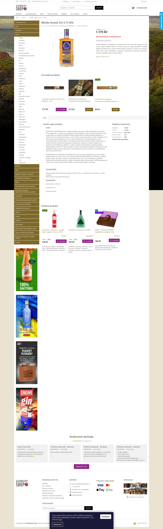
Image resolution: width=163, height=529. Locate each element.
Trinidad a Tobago (24, 157)
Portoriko (22, 134)
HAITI (20, 76)
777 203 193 (76, 487)
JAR (20, 94)
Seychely (21, 147)
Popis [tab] (45, 118)
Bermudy (22, 48)
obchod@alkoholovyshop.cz (81, 484)
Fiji (20, 61)
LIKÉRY (17, 212)
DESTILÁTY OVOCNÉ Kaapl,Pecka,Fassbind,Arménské (25, 191)
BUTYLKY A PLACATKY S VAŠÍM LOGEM (24, 237)
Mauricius (22, 112)
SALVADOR (22, 145)
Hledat (99, 8)
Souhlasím (106, 517)
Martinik (21, 109)
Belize (21, 45)
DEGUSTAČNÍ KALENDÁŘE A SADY (25, 229)
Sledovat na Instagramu (136, 497)
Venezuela (22, 162)
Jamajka (21, 89)
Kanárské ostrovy (24, 96)
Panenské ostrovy (24, 127)
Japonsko (22, 91)
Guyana (21, 73)
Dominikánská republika (26, 56)
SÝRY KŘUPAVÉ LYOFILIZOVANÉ (25, 186)
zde (60, 520)
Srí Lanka (22, 150)
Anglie (21, 38)
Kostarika (22, 104)
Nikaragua (22, 119)
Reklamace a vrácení (48, 491)
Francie (21, 66)
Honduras (22, 78)
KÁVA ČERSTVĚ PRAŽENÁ (23, 204)
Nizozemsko (22, 122)
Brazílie (21, 50)
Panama (21, 124)
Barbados (22, 43)
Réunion (21, 142)
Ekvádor (21, 58)
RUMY (17, 34)
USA (20, 160)
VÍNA (16, 182)
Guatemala (22, 71)
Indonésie (22, 86)
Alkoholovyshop (77, 495)
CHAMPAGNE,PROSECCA (23, 178)
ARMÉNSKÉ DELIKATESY (22, 208)
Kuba (20, 106)
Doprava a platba (90, 1)
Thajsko (21, 155)
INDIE (20, 83)
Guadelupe (22, 68)
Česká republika (24, 53)
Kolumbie (22, 101)
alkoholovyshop (77, 492)
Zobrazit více (81, 467)
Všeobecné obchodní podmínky (52, 495)
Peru (20, 132)
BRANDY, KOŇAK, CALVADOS (24, 174)
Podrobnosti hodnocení (67, 26)
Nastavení (57, 524)
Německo (22, 117)
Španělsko (22, 152)
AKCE (17, 26)
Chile (20, 81)
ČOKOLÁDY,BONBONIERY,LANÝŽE (26, 200)
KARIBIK (21, 99)
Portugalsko (22, 137)
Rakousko (22, 140)
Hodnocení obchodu (82, 436)
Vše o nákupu (77, 1)
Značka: (82, 26)
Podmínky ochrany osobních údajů (53, 498)
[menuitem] (19, 13)
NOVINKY (18, 30)
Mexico (21, 114)
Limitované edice (20, 22)
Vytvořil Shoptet (142, 523)
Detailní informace (102, 57)
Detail (89, 109)
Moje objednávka (47, 493)
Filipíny (21, 63)
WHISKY (17, 166)
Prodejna (66, 1)
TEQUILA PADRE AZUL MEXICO (24, 233)
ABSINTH (18, 220)
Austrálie (22, 40)
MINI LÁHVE (19, 224)
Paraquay (22, 129)
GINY (16, 170)
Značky (17, 242)
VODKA (17, 216)
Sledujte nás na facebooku (80, 489)
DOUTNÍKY (18, 196)
